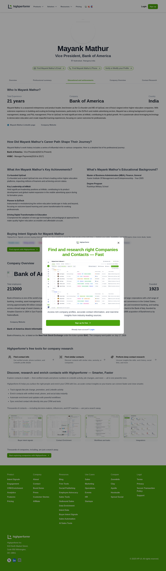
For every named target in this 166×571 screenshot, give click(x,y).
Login (92, 329)
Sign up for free (81, 323)
